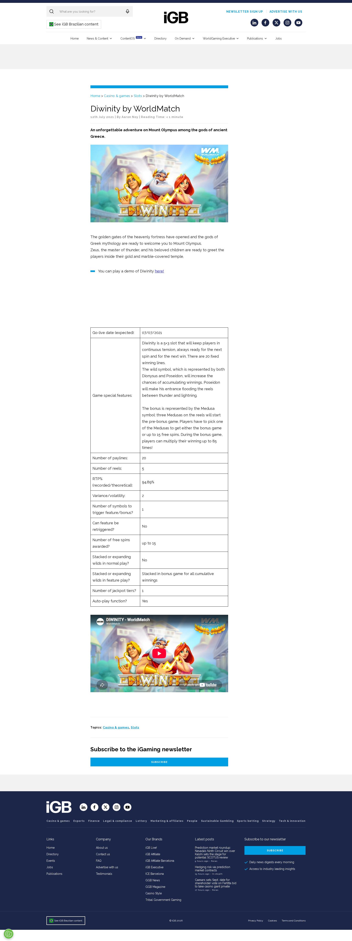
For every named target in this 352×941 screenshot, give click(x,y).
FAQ (98, 860)
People (192, 821)
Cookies (272, 920)
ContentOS (130, 38)
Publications (255, 38)
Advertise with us (286, 11)
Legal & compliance (117, 821)
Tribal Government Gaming (163, 899)
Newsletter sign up (244, 11)
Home (74, 38)
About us (102, 847)
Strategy (268, 821)
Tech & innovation (292, 821)
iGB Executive (154, 867)
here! (159, 271)
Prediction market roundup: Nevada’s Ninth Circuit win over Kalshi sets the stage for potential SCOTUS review (215, 852)
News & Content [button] (97, 38)
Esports (79, 821)
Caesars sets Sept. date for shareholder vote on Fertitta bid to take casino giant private (215, 883)
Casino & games (117, 96)
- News (213, 861)
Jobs (278, 38)
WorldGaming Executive (219, 38)
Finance (94, 821)
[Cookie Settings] (8, 934)
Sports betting (248, 821)
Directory (160, 38)
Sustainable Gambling (217, 821)
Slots (138, 96)
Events (50, 860)
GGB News (152, 880)
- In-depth (216, 874)
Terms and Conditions (294, 920)
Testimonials (104, 873)
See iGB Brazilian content (74, 24)
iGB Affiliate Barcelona (159, 860)
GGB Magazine (155, 886)
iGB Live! (151, 847)
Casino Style (153, 893)
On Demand (183, 38)
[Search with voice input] (127, 11)
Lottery (141, 821)
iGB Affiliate (152, 854)
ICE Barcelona (154, 873)
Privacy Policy (255, 920)
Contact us (103, 854)
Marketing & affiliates (167, 821)
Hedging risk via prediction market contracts (212, 868)
